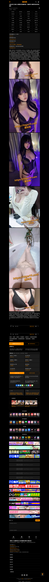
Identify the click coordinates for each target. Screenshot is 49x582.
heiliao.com (29, 579)
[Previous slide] (10, 403)
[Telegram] (20, 385)
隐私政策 (23, 581)
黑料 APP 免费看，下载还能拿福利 (16, 44)
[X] (24, 385)
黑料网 (33, 338)
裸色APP (36, 31)
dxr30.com (12, 361)
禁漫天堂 (28, 27)
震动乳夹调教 (28, 338)
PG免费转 (20, 18)
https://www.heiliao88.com (14, 548)
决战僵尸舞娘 (28, 20)
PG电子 (13, 16)
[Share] (16, 385)
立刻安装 (11, 365)
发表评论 (37, 520)
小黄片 (28, 29)
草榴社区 (12, 29)
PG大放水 (36, 18)
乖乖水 (36, 11)
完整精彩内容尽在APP (16, 343)
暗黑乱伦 (28, 22)
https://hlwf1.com (13, 545)
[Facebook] (18, 385)
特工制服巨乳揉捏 (21, 338)
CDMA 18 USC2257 (27, 581)
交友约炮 (12, 11)
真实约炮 (20, 11)
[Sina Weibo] (30, 385)
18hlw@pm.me (12, 47)
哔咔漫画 (36, 29)
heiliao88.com (12, 42)
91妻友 (36, 27)
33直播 (13, 20)
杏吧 (12, 31)
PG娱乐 (28, 16)
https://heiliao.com (13, 39)
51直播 (28, 18)
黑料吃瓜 (11, 340)
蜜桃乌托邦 (36, 20)
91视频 (21, 31)
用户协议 (20, 581)
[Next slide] (39, 403)
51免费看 (20, 22)
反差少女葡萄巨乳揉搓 (13, 338)
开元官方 (36, 16)
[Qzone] (28, 385)
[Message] (32, 385)
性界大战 (20, 20)
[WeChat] (22, 385)
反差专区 (11, 9)
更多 (36, 398)
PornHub (12, 27)
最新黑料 (14, 9)
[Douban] (26, 385)
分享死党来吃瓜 (32, 343)
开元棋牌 (12, 18)
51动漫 (28, 31)
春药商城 (28, 11)
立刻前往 (26, 365)
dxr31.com (27, 361)
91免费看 (12, 22)
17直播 (21, 16)
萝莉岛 (21, 27)
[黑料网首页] (24, 2)
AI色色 (21, 29)
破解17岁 (36, 22)
